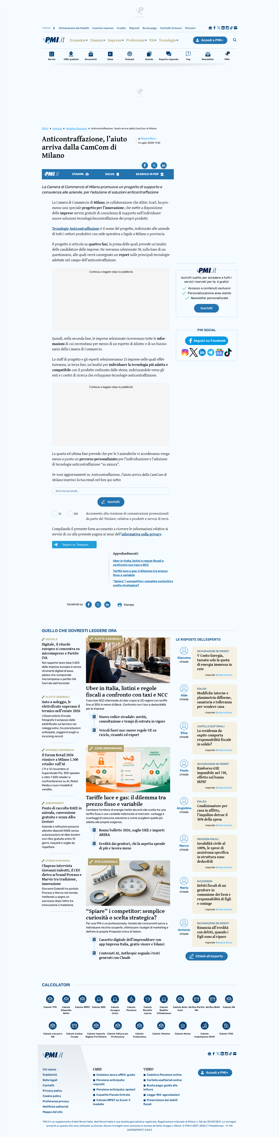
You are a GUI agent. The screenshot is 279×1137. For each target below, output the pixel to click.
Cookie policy (52, 1096)
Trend (46, 28)
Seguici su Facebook (210, 341)
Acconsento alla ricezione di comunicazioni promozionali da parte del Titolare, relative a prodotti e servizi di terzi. (127, 516)
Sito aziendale (106, 861)
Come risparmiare (108, 748)
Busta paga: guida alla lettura (160, 1087)
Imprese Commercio (60, 750)
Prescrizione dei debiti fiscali (160, 1102)
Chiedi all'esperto (209, 956)
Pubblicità (50, 1075)
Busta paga (150, 28)
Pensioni (190, 28)
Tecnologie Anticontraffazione (75, 228)
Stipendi (134, 28)
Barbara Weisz (224, 674)
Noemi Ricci (148, 138)
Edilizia (201, 688)
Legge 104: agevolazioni (163, 1095)
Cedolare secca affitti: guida (115, 1075)
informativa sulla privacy (141, 534)
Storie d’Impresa (58, 860)
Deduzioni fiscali (208, 839)
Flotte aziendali (108, 639)
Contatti (48, 1085)
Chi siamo (49, 1069)
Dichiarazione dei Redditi (74, 28)
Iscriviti (206, 308)
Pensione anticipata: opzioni (115, 1089)
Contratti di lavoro (171, 28)
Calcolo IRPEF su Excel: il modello (111, 1102)
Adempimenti (55, 803)
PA (152, 40)
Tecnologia (167, 40)
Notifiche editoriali (55, 1106)
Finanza (96, 40)
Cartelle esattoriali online (164, 1080)
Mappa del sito (52, 1112)
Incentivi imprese (103, 28)
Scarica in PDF (148, 174)
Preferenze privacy (56, 1101)
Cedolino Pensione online (164, 1075)
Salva (110, 174)
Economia (77, 40)
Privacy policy (52, 1090)
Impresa (114, 40)
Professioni (135, 40)
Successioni (204, 881)
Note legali (50, 1080)
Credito (121, 28)
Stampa (78, 174)
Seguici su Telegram (75, 544)
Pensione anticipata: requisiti (109, 1082)
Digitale (51, 639)
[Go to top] (239, 1123)
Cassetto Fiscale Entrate (113, 1095)
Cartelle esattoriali (210, 726)
